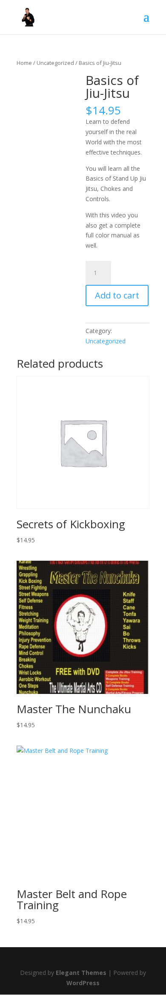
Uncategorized (55, 63)
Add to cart (117, 295)
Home (24, 63)
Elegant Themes (81, 973)
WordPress (83, 983)
